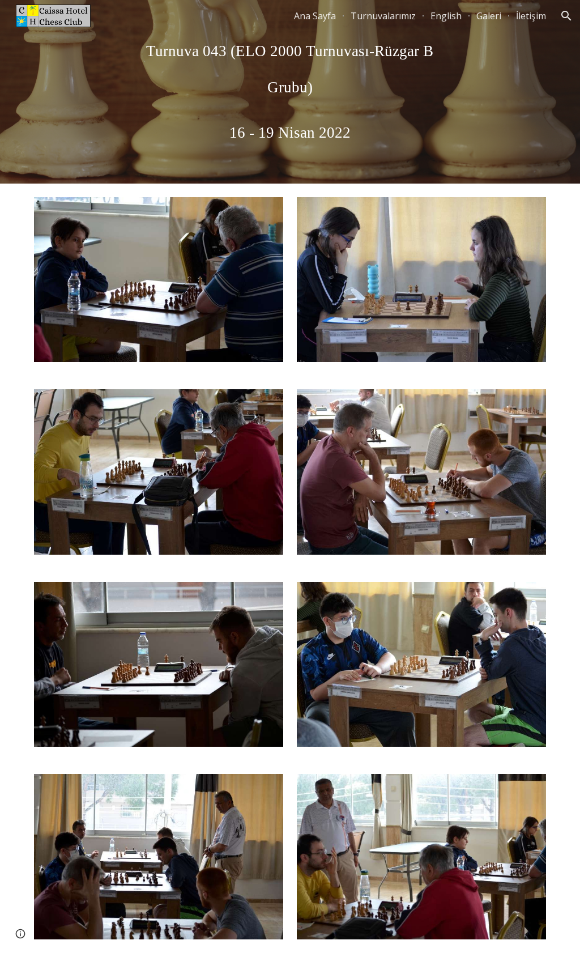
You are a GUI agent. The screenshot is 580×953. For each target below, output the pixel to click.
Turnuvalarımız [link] (383, 16)
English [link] (446, 16)
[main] (289, 91)
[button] (566, 15)
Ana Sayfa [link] (315, 16)
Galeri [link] (488, 16)
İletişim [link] (531, 16)
